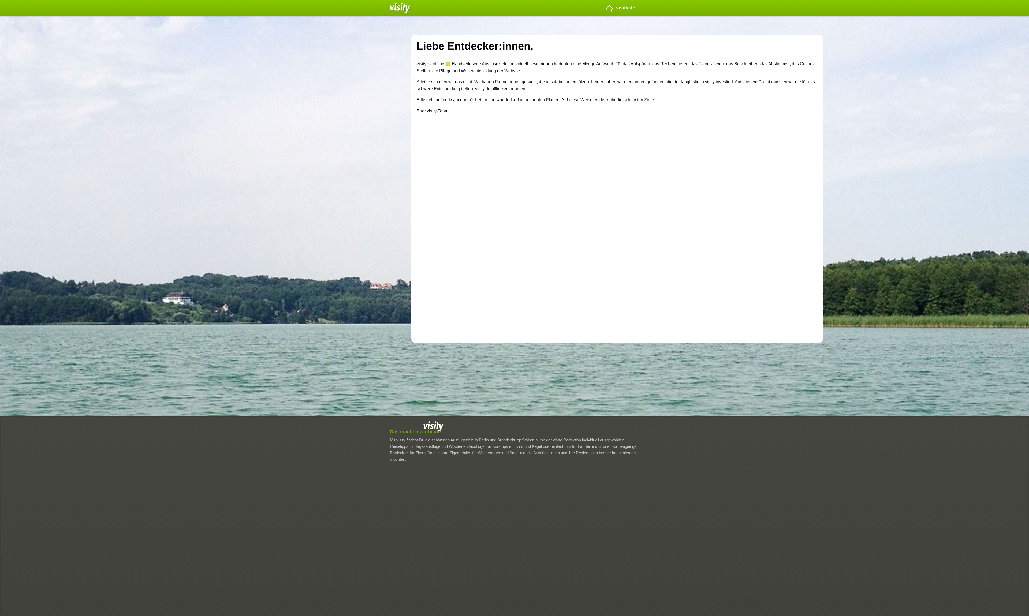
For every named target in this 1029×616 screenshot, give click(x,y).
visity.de (625, 7)
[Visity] (400, 7)
